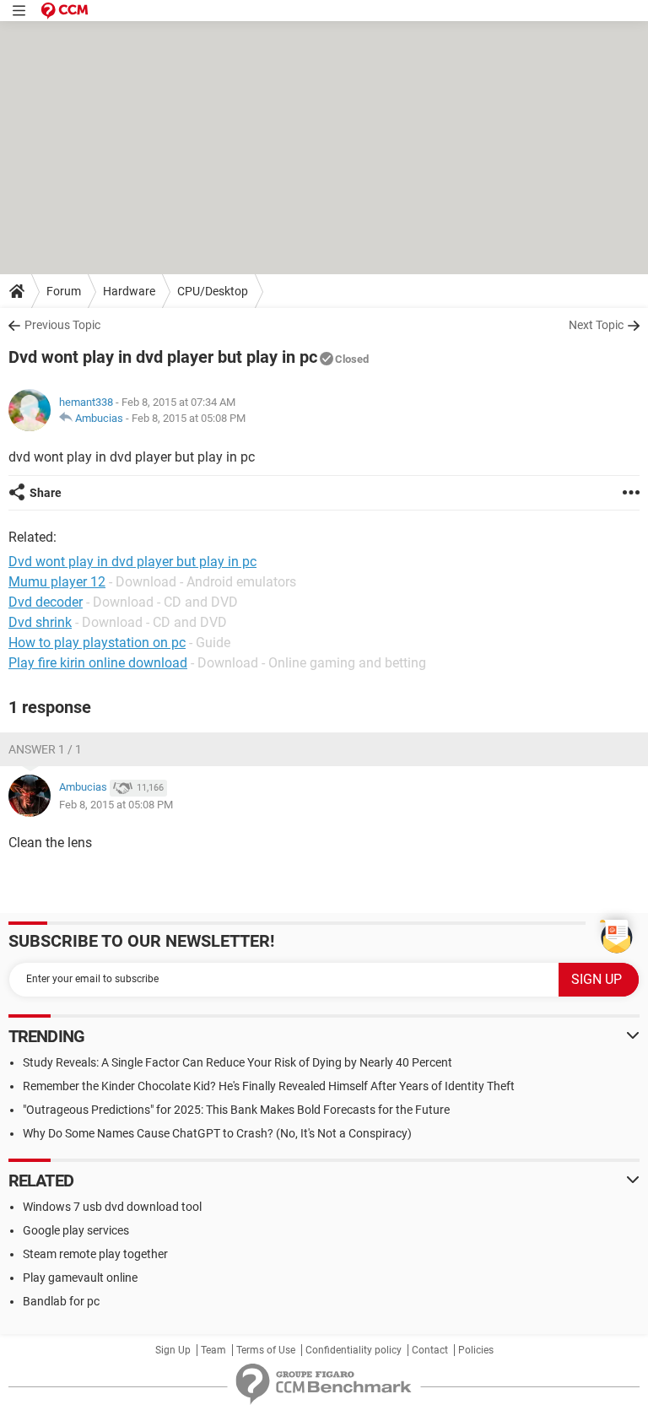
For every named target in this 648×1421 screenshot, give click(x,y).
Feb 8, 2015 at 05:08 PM (189, 418)
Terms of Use (265, 1350)
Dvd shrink (40, 622)
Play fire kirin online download (97, 663)
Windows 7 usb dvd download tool (112, 1206)
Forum (63, 291)
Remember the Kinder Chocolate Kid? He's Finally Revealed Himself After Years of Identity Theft (269, 1086)
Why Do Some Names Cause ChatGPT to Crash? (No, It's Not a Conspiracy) (217, 1133)
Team (213, 1350)
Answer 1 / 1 (45, 749)
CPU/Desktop (212, 291)
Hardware (129, 291)
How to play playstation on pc (97, 643)
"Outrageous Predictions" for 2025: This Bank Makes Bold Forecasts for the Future (236, 1109)
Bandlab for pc (61, 1301)
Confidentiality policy (353, 1350)
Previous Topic (62, 325)
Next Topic (596, 325)
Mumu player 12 (56, 582)
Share (46, 493)
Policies (476, 1350)
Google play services (76, 1230)
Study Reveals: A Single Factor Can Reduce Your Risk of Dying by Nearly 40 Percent (237, 1062)
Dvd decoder (45, 602)
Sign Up (173, 1350)
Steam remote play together (95, 1254)
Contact (430, 1350)
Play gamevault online (80, 1277)
